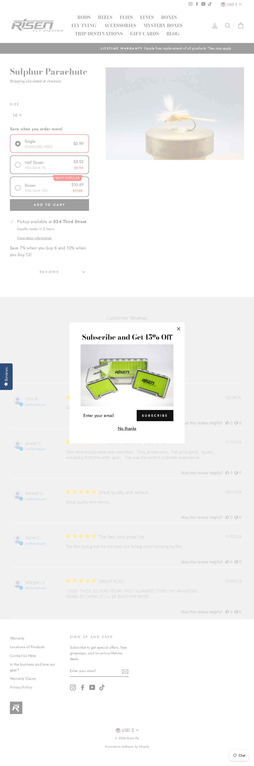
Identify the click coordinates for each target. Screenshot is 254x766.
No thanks (127, 428)
